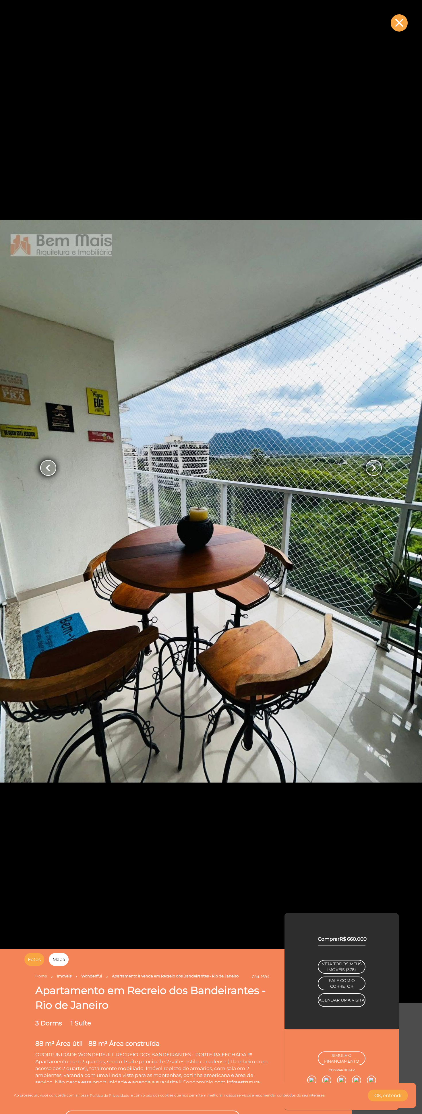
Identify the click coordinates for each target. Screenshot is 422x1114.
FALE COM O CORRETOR (342, 1017)
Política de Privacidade (109, 1095)
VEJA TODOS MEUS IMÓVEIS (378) (342, 1000)
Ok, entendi (387, 1095)
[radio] (34, 959)
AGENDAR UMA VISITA (342, 1033)
